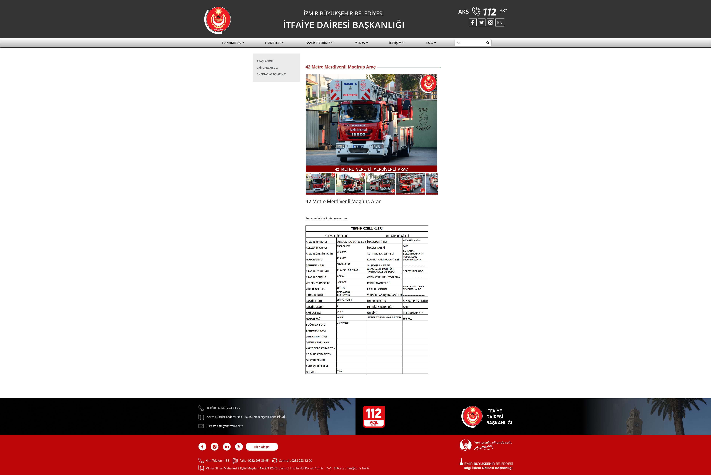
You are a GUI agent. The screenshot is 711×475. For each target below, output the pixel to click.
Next (443, 124)
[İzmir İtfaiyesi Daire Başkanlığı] (217, 20)
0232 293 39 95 (258, 461)
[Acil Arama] (478, 11)
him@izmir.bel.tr (358, 468)
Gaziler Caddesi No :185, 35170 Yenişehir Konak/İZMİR (251, 417)
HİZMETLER (273, 43)
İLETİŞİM (395, 43)
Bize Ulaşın (262, 447)
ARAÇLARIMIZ (265, 61)
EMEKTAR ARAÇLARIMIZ (271, 74)
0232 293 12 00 (301, 461)
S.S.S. (430, 43)
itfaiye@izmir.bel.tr (230, 426)
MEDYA (360, 43)
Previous (300, 124)
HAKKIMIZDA (231, 43)
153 (226, 461)
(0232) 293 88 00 (229, 407)
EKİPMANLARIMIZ (267, 67)
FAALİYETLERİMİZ (318, 43)
